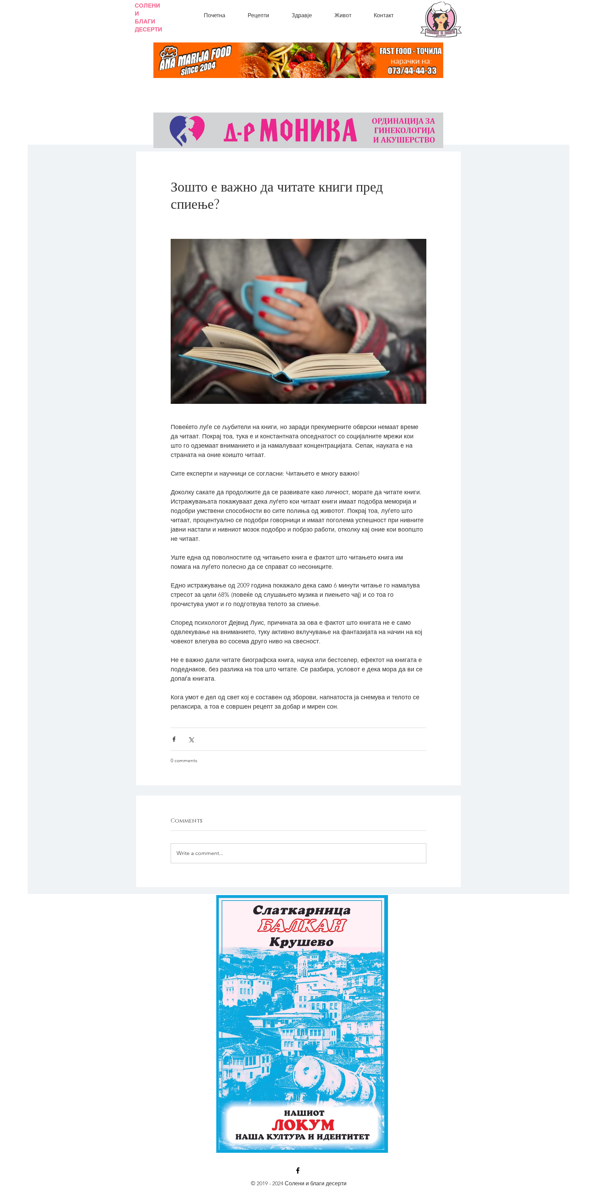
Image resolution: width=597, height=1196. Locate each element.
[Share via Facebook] (174, 739)
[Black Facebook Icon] (298, 1170)
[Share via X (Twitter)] (191, 739)
